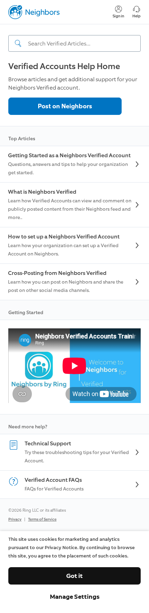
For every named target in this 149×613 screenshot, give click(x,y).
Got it (74, 576)
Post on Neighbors (65, 106)
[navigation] (74, 38)
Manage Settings (74, 597)
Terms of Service (42, 519)
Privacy (14, 519)
